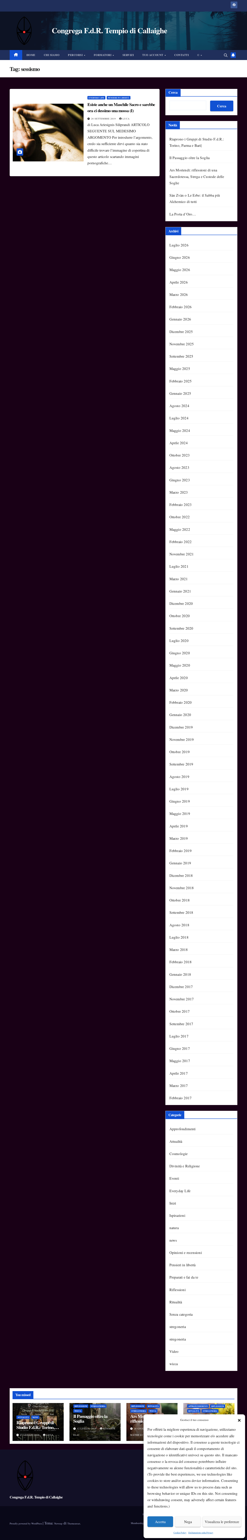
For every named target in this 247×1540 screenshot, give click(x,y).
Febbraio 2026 (180, 306)
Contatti (181, 55)
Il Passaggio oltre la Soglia (189, 157)
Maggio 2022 (179, 529)
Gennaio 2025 (180, 393)
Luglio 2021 (179, 566)
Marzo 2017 (178, 1085)
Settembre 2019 (181, 764)
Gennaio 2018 (180, 974)
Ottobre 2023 (179, 455)
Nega (188, 1521)
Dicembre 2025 (181, 331)
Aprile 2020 (178, 677)
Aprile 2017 (178, 1073)
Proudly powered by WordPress (26, 1523)
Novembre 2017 (181, 999)
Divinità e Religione (184, 1166)
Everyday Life (96, 97)
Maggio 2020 (179, 665)
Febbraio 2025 (180, 381)
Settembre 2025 (181, 356)
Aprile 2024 (178, 442)
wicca (173, 1363)
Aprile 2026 (178, 282)
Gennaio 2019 (180, 863)
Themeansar (73, 1523)
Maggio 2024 (179, 430)
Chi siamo (52, 55)
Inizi (172, 1203)
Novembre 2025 (181, 343)
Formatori (103, 55)
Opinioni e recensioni (185, 1252)
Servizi (128, 55)
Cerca (173, 92)
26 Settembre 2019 (104, 118)
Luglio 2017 (179, 1036)
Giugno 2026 (179, 257)
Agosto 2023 (179, 467)
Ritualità (175, 1302)
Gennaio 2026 (180, 319)
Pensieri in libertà (118, 97)
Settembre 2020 (181, 628)
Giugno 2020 (179, 652)
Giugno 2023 (179, 479)
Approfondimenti (182, 1128)
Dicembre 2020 (181, 603)
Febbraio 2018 (180, 961)
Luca (126, 118)
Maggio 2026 (179, 269)
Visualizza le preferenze (222, 1521)
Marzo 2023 (178, 492)
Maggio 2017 (179, 1060)
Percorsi (76, 55)
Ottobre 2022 (179, 516)
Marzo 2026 (178, 294)
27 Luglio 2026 (30, 1434)
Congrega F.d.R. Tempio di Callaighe (36, 1497)
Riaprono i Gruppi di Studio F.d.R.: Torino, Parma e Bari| (35, 1427)
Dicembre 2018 (181, 875)
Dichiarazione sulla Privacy (200, 1532)
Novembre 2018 (181, 887)
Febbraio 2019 (180, 850)
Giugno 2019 (179, 801)
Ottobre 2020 (179, 615)
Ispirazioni (177, 1215)
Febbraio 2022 (180, 541)
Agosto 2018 (179, 924)
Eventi (174, 1178)
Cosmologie (178, 1153)
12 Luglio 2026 (87, 1428)
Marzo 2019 (178, 838)
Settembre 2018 (181, 912)
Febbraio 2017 (180, 1097)
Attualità (175, 1141)
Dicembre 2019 (181, 727)
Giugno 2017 (179, 1048)
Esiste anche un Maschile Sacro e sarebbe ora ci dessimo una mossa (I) (121, 107)
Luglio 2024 (179, 418)
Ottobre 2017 (179, 1011)
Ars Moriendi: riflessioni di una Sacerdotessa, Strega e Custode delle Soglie (196, 176)
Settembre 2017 (181, 1023)
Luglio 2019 (179, 788)
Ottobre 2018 (179, 900)
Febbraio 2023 (180, 504)
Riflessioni (177, 1289)
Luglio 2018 (179, 937)
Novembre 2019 (181, 739)
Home (30, 55)
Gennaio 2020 (180, 714)
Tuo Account (153, 55)
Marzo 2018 (178, 949)
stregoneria (177, 1326)
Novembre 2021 (181, 554)
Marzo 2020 (178, 690)
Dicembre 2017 (181, 986)
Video (174, 1351)
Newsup (58, 1523)
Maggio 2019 (179, 813)
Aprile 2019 (178, 826)
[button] (239, 1420)
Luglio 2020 (179, 640)
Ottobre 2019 (179, 751)
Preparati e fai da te (183, 1277)
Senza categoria (181, 1314)
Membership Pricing (141, 1523)
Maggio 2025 (179, 368)
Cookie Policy (179, 1532)
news (173, 1240)
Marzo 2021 (178, 578)
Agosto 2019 (179, 776)
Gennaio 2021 (180, 591)
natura (174, 1227)
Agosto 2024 (179, 405)
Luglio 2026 (179, 245)
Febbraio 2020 (180, 702)
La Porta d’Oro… (182, 214)
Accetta (160, 1521)
